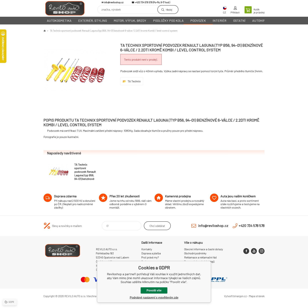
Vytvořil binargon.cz (235, 296)
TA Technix (134, 81)
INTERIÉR (219, 20)
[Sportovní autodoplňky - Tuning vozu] (44, 31)
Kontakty (146, 249)
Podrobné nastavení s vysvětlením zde (154, 297)
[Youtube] (254, 251)
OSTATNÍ (239, 20)
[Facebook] (246, 251)
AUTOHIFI (259, 20)
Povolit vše (154, 290)
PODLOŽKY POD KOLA (168, 20)
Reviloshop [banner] (64, 8)
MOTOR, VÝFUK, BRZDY (130, 20)
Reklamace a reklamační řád (200, 257)
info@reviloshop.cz (114, 2)
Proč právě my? (150, 257)
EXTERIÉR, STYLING (92, 20)
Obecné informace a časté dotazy (203, 249)
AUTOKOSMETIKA (59, 20)
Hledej (169, 9)
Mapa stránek (257, 296)
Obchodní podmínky (195, 253)
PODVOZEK (198, 20)
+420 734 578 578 (143, 2)
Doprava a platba (151, 253)
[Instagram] (262, 251)
